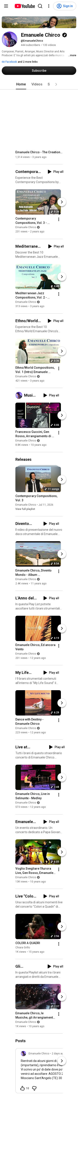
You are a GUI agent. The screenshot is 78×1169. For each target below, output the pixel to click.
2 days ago (58, 1053)
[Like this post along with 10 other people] (22, 1088)
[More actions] (58, 219)
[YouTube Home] (24, 6)
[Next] (61, 202)
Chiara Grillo (22, 947)
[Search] (40, 6)
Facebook (11, 61)
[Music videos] (19, 395)
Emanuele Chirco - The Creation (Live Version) (39, 152)
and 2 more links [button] (28, 61)
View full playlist (25, 509)
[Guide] (6, 6)
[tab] (21, 84)
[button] (56, 84)
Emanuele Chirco (25, 227)
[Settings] (48, 6)
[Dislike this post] (34, 1088)
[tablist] (39, 84)
